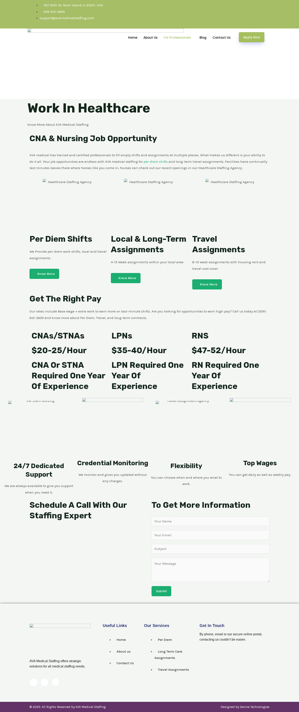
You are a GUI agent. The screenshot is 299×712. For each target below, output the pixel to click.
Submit (161, 591)
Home (132, 37)
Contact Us (222, 37)
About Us (150, 37)
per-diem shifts (156, 161)
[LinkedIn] (44, 682)
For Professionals (177, 37)
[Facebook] (33, 682)
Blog (203, 37)
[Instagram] (55, 682)
